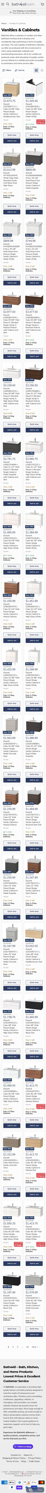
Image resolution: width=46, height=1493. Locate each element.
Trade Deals (34, 1461)
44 (27, 1347)
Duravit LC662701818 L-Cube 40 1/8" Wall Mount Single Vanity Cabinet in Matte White (34, 541)
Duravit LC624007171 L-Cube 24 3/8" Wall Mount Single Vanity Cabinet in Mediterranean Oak (11, 110)
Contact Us (16, 1455)
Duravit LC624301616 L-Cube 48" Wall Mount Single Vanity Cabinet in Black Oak (33, 1026)
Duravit (5, 120)
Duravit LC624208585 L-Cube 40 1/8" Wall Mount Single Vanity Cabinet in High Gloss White (11, 1094)
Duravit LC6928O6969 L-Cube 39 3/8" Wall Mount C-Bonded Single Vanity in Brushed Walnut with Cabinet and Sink (34, 324)
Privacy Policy (34, 1458)
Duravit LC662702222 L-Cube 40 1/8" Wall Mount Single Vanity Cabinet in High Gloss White (11, 541)
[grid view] (36, 70)
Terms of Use (12, 1461)
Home (3, 23)
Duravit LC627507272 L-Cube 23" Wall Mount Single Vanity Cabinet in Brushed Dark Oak (34, 818)
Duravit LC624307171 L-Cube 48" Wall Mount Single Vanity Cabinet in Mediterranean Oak (34, 955)
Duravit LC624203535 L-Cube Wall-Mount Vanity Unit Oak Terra (11, 1162)
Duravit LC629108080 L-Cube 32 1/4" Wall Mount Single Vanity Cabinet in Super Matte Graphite (34, 748)
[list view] (42, 70)
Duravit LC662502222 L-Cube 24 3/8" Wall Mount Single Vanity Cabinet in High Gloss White (11, 678)
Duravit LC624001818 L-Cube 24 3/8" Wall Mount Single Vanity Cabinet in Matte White (34, 110)
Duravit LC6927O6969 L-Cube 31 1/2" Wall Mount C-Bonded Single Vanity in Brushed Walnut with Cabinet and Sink (34, 397)
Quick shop (12, 135)
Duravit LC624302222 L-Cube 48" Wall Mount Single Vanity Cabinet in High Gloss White (11, 1026)
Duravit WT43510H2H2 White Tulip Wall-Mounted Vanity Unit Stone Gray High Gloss (11, 179)
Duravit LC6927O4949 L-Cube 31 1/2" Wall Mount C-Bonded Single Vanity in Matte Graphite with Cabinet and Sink (11, 471)
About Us (28, 1455)
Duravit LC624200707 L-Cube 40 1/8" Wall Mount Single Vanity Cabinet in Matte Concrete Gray (34, 1303)
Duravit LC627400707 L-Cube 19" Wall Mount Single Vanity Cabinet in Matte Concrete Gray (10, 956)
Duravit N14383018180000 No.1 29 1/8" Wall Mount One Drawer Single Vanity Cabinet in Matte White (11, 251)
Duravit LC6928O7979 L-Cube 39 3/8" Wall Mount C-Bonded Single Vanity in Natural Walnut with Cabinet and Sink (11, 324)
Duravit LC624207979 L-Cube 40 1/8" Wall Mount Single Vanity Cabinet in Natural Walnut (34, 1094)
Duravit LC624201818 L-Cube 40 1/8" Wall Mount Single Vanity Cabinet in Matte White (34, 1232)
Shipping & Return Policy (14, 1458)
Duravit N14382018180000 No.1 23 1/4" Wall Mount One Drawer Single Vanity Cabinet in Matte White (34, 251)
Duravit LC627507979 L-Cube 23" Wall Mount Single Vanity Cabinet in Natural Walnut (10, 818)
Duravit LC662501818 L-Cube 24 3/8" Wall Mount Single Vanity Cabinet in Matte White (34, 678)
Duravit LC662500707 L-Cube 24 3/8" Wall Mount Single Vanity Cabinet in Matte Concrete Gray (11, 748)
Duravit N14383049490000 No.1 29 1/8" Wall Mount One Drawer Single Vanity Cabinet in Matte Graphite (34, 180)
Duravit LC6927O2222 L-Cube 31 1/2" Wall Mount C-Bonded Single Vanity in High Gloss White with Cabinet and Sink (34, 471)
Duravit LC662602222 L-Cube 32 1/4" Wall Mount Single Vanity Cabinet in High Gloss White (34, 610)
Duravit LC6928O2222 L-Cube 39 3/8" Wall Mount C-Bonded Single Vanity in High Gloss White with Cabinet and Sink (11, 397)
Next (34, 1347)
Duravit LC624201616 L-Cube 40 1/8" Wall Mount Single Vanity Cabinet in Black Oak (11, 1301)
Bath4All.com (19, 1472)
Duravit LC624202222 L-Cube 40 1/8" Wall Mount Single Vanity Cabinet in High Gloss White (11, 1232)
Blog (23, 1461)
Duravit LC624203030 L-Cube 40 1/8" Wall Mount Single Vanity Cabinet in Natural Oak (34, 1163)
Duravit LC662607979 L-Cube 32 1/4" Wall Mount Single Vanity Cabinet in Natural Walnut (11, 610)
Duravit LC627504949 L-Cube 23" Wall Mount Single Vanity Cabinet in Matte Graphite (10, 886)
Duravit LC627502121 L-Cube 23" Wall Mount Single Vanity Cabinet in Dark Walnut (33, 886)
